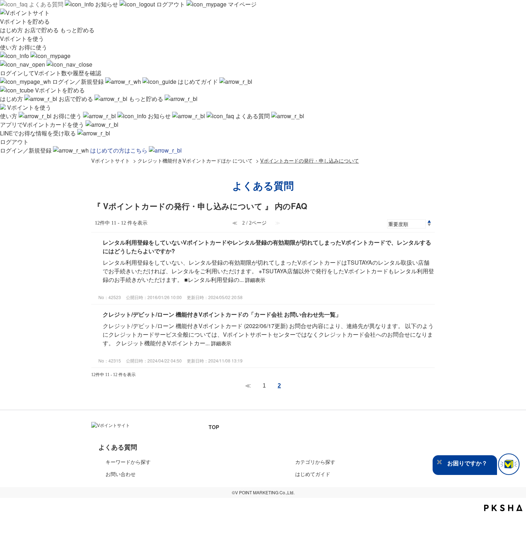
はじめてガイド (197, 81)
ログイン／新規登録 (78, 81)
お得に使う (33, 47)
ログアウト (170, 4)
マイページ (242, 4)
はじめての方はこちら (119, 150)
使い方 (9, 47)
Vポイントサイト (110, 160)
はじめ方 (12, 30)
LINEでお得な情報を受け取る (38, 133)
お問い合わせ (121, 473)
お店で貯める (42, 30)
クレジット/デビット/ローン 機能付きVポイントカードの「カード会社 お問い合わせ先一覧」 (222, 314)
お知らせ (107, 4)
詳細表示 (255, 279)
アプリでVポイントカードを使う (43, 124)
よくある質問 (46, 4)
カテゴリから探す (315, 461)
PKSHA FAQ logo (503, 508)
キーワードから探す (128, 461)
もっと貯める (77, 30)
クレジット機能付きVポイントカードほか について (195, 160)
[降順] (429, 225)
